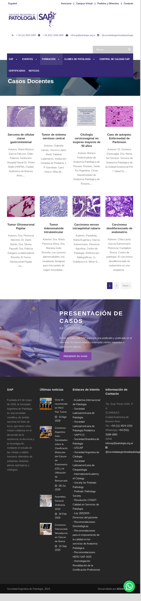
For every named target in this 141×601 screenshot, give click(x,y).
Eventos (27, 59)
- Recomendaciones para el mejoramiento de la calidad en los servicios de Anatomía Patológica (86, 539)
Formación (48, 59)
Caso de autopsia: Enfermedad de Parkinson (119, 138)
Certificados (17, 70)
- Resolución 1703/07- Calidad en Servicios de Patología (86, 504)
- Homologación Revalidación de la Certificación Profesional (86, 565)
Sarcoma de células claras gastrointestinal (21, 138)
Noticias (34, 70)
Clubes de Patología (77, 59)
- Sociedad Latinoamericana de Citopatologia (84, 465)
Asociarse (66, 3)
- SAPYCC (79, 434)
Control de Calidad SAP (114, 59)
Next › (126, 285)
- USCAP (78, 447)
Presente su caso (75, 356)
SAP (11, 59)
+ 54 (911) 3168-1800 (53, 35)
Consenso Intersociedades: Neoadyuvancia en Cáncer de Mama (64, 532)
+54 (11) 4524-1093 (121, 425)
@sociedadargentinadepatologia (117, 35)
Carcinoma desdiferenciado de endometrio (119, 228)
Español (12, 3)
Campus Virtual (84, 3)
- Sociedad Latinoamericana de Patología (84, 413)
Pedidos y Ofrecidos (108, 3)
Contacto (128, 3)
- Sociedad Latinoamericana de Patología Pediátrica (84, 426)
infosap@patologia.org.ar (83, 35)
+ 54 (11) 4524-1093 (26, 35)
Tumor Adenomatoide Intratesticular (54, 228)
